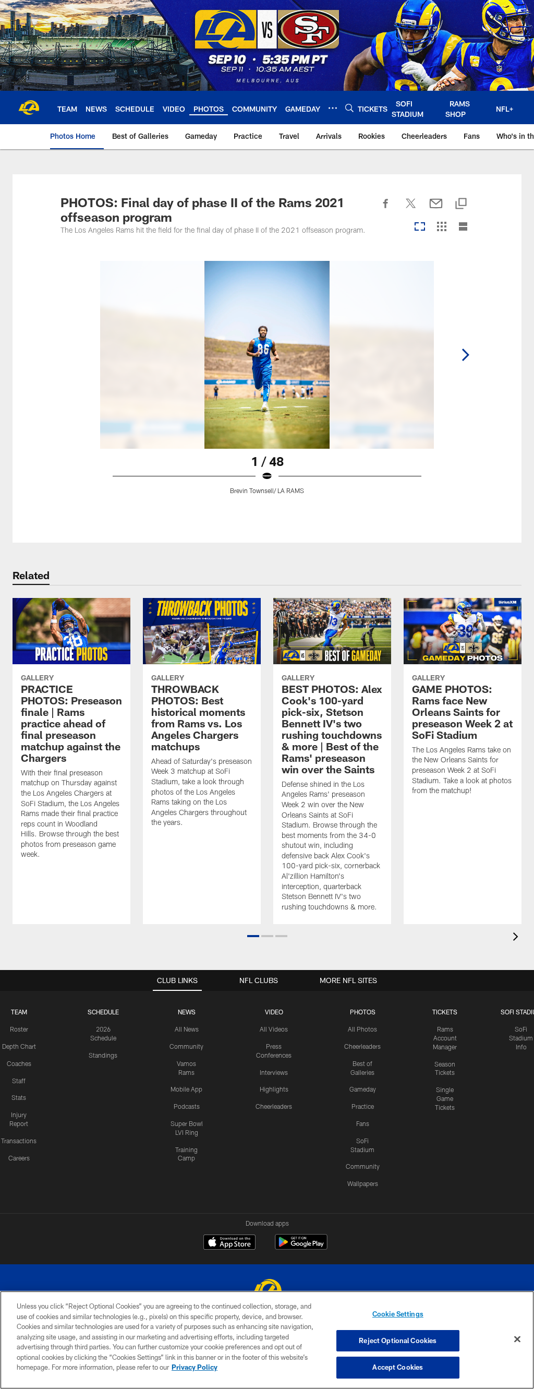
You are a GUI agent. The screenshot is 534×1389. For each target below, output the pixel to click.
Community (186, 1046)
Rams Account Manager (445, 1037)
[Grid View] (441, 227)
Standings (103, 1055)
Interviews (274, 1072)
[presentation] (517, 937)
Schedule (103, 1011)
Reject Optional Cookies (397, 1340)
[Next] (465, 355)
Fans (362, 1123)
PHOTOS (362, 1011)
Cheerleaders (274, 1106)
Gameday (362, 1089)
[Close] (517, 1339)
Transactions (19, 1140)
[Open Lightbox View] (267, 384)
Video (274, 1011)
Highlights (274, 1089)
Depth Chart (19, 1046)
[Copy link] (461, 204)
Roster (19, 1029)
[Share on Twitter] (411, 209)
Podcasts (187, 1106)
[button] (253, 936)
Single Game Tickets (445, 1098)
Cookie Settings (397, 1314)
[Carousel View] (419, 227)
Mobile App (186, 1089)
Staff (19, 1080)
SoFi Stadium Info (521, 1037)
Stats (18, 1097)
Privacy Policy (194, 1367)
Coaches (19, 1063)
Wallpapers (362, 1183)
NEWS (187, 1011)
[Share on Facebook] (386, 209)
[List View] (463, 227)
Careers (19, 1158)
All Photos (362, 1029)
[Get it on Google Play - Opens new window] (301, 1247)
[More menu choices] (333, 108)
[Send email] (436, 209)
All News (187, 1029)
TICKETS (444, 1011)
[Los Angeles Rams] (267, 1291)
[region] (267, 1340)
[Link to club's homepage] (29, 107)
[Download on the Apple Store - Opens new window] (229, 1243)
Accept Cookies (397, 1367)
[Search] (349, 108)
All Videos (274, 1029)
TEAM (19, 1011)
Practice (362, 1106)
